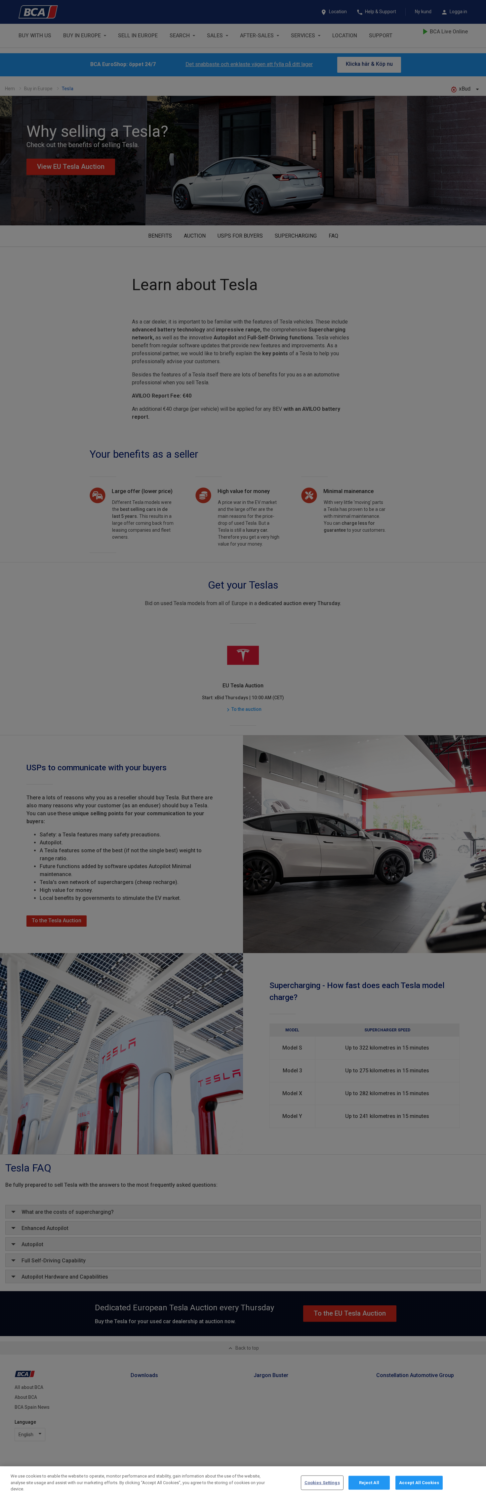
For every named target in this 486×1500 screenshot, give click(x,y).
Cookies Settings (322, 1482)
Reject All (369, 1482)
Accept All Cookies (419, 1482)
